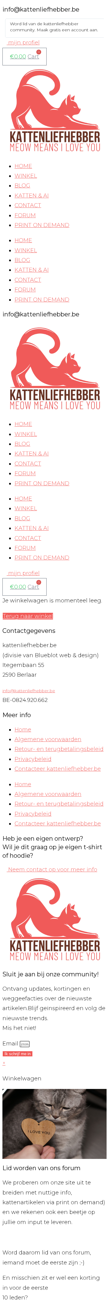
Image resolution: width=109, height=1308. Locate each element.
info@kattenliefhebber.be (28, 690)
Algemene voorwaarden (48, 739)
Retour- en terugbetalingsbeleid (59, 749)
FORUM (25, 215)
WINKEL (26, 176)
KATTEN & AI (32, 195)
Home (23, 729)
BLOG (22, 185)
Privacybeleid (33, 759)
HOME (23, 166)
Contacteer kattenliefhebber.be (58, 769)
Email (11, 1043)
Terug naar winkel (28, 616)
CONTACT (28, 205)
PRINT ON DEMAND (42, 225)
